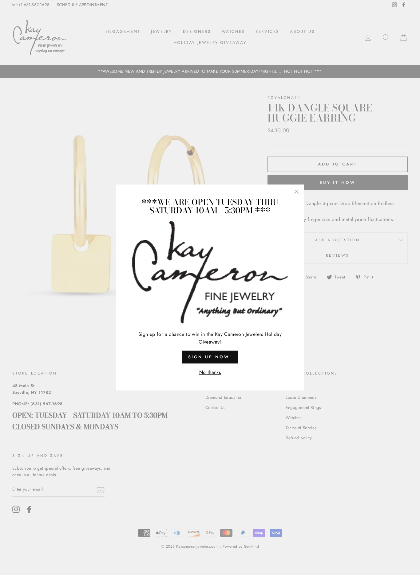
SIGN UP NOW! (210, 357)
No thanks (210, 372)
